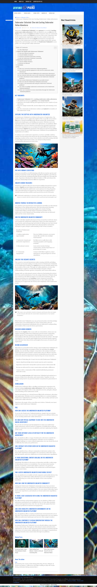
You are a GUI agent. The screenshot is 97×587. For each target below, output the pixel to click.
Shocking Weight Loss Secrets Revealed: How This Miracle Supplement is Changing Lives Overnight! (72, 136)
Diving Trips (36, 13)
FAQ (18, 66)
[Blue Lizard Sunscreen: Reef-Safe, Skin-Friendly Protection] (72, 82)
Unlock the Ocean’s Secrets (24, 60)
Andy (16, 562)
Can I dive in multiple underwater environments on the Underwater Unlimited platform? (36, 87)
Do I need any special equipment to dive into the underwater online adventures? (36, 71)
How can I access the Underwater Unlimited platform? (33, 68)
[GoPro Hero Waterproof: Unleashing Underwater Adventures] (72, 106)
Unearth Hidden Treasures (26, 54)
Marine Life (44, 13)
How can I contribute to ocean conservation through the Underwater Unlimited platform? (37, 90)
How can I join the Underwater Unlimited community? (33, 81)
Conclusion (20, 65)
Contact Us (28, 1)
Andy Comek (18, 27)
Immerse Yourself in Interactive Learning (30, 56)
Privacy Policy (72, 580)
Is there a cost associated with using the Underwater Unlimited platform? (35, 84)
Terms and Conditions (45, 584)
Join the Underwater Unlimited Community (30, 58)
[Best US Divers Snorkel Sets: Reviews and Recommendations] (72, 34)
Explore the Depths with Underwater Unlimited (30, 51)
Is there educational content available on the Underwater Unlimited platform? (36, 77)
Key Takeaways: (24, 49)
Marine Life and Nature (42, 27)
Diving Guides (17, 13)
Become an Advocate (24, 63)
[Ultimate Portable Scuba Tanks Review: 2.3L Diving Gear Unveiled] (72, 58)
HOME (15, 1)
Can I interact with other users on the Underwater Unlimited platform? (37, 75)
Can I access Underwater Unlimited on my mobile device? (34, 80)
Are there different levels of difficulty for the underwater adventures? (37, 73)
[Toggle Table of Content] (54, 48)
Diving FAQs (51, 13)
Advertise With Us (37, 1)
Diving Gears (27, 13)
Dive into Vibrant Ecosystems (26, 53)
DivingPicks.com (18, 577)
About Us (21, 1)
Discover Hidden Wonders (25, 61)
